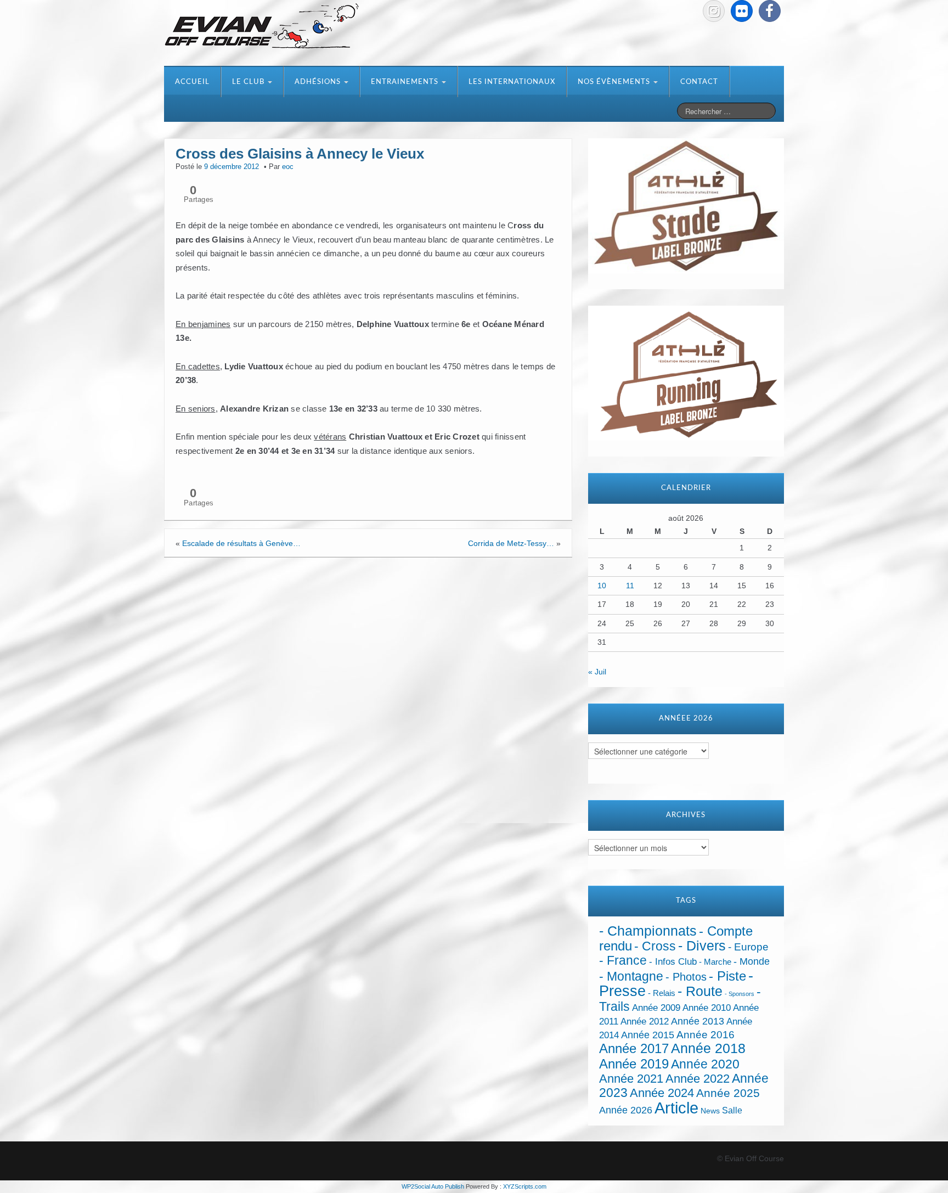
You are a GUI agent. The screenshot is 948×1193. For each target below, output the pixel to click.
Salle (732, 1110)
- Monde (751, 961)
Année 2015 (647, 1034)
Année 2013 (697, 1021)
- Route (700, 991)
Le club (249, 82)
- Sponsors (739, 994)
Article (676, 1108)
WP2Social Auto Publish (433, 1186)
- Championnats (648, 931)
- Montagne (631, 976)
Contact (699, 82)
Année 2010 (706, 1008)
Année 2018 (708, 1048)
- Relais (661, 993)
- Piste (727, 976)
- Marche (715, 962)
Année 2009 (656, 1008)
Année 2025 (728, 1093)
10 (601, 585)
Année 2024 (662, 1093)
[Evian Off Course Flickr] (742, 11)
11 (630, 585)
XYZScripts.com (524, 1186)
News (710, 1111)
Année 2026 (625, 1110)
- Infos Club (673, 961)
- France (623, 960)
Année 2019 (634, 1063)
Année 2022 (697, 1078)
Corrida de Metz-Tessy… (511, 543)
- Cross (655, 946)
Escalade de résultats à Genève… (241, 543)
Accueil (192, 82)
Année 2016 (705, 1034)
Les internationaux (512, 82)
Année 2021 (631, 1078)
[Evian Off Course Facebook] (770, 11)
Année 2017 (634, 1048)
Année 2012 (644, 1021)
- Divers (702, 945)
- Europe (748, 947)
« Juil (597, 671)
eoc (288, 167)
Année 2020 (705, 1064)
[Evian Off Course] (261, 26)
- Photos (686, 977)
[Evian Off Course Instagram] (714, 11)
